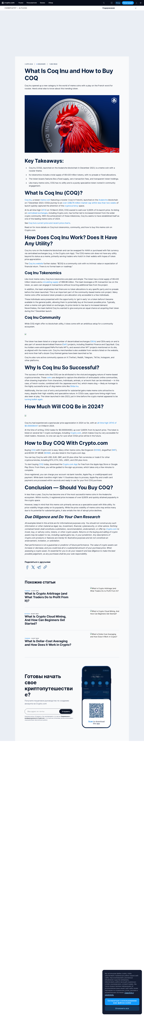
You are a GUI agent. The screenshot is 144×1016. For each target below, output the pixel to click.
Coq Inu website (36, 263)
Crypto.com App (70, 464)
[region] (122, 992)
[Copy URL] (45, 567)
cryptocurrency (71, 206)
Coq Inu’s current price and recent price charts (49, 223)
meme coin (45, 200)
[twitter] (33, 567)
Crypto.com (75, 433)
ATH (44, 210)
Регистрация (128, 3)
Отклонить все (122, 1008)
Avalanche (103, 200)
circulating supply (50, 282)
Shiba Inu (74, 386)
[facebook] (27, 567)
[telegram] (39, 567)
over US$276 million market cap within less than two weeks (89, 203)
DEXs (93, 341)
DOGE (97, 450)
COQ (33, 450)
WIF (114, 450)
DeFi (65, 344)
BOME (47, 453)
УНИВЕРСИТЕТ (11, 8)
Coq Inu (28, 200)
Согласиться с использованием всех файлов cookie (122, 1002)
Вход (118, 3)
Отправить (66, 711)
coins (49, 377)
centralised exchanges (38, 213)
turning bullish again (34, 399)
